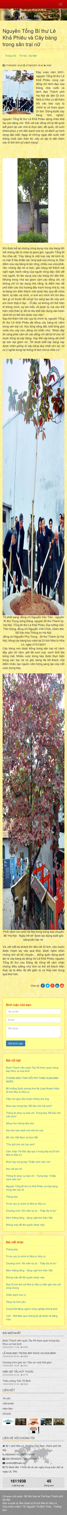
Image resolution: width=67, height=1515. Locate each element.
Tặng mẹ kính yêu (16, 1301)
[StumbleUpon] (62, 986)
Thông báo (12, 1196)
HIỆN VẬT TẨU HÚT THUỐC (18, 1371)
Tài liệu (7, 1398)
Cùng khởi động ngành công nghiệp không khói (31, 1308)
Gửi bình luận (15, 1043)
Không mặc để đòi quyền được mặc (25, 1224)
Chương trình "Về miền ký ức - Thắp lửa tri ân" (31, 1210)
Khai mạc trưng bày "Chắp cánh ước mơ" (28, 1161)
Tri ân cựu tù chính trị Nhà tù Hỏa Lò (26, 1203)
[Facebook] (43, 986)
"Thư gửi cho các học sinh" (20, 1144)
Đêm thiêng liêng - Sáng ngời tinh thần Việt (29, 1217)
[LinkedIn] (57, 986)
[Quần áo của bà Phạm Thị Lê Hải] (8, 1421)
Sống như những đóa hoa (20, 1123)
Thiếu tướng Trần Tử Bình (17, 1380)
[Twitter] (48, 986)
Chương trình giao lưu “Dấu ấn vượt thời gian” (27, 1362)
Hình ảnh (8, 1408)
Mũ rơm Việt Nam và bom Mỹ (22, 1137)
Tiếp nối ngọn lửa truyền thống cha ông (27, 1099)
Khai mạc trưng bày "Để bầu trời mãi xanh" (29, 1106)
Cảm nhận (8, 1403)
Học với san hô (14, 1168)
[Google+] (52, 986)
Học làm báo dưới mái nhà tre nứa (24, 1130)
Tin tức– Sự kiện (28, 55)
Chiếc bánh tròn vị (16, 1294)
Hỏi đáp (7, 1413)
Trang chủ (10, 55)
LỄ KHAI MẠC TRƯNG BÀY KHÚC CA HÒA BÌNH (29, 1353)
